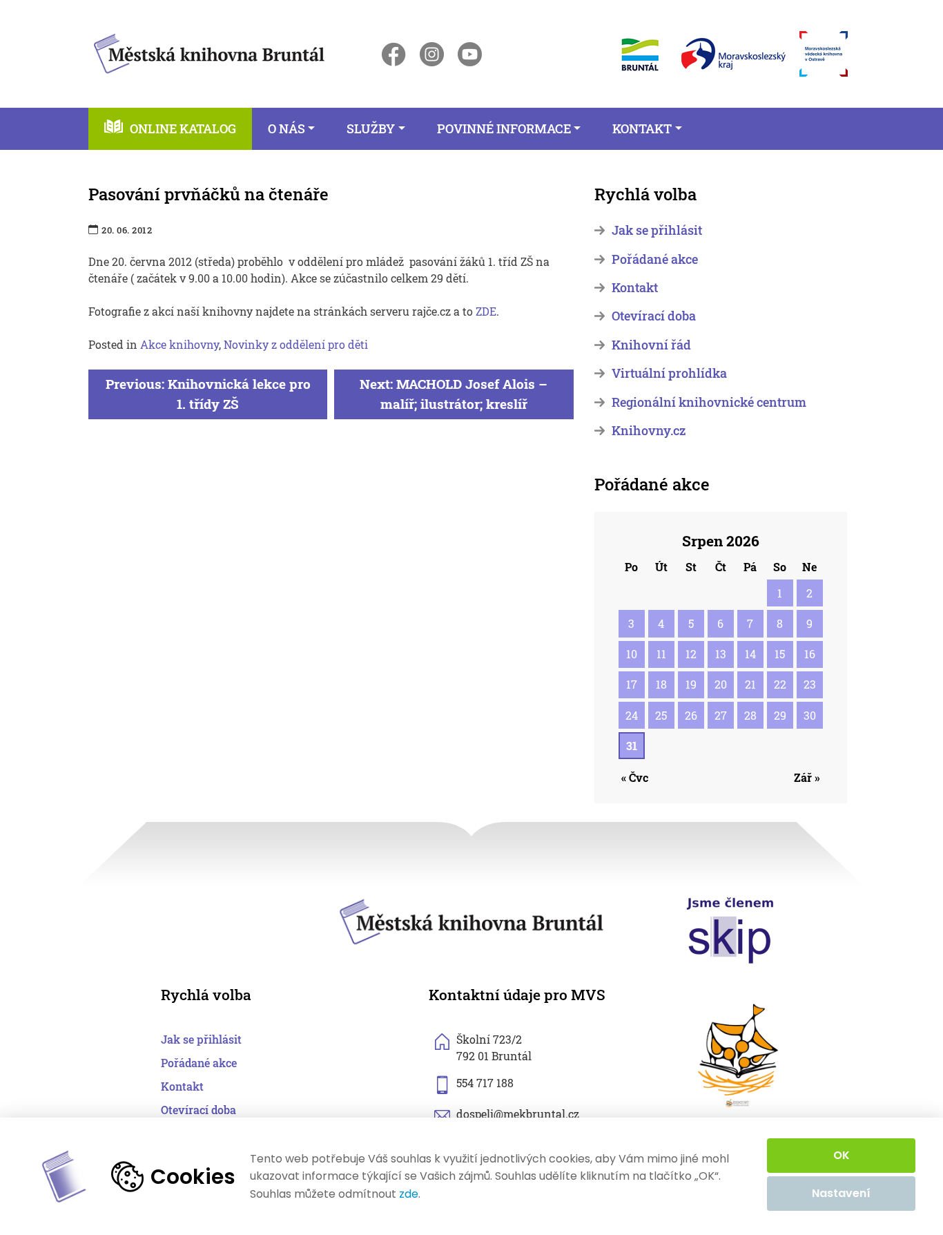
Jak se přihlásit (657, 230)
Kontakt (635, 288)
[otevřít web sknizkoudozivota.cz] (739, 1055)
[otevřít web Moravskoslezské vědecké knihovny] (823, 54)
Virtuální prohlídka (669, 373)
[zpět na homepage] (209, 51)
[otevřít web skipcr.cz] (730, 929)
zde (408, 1194)
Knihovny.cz (649, 431)
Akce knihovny (179, 344)
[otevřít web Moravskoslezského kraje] (733, 54)
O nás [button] (286, 129)
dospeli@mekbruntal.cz (517, 1114)
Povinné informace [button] (504, 129)
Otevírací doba (654, 316)
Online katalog (183, 129)
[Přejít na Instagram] (432, 54)
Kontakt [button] (642, 129)
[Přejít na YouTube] (470, 54)
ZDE (486, 311)
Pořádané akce (655, 259)
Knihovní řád (651, 345)
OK (841, 1155)
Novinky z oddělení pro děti (296, 344)
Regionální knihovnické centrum (709, 402)
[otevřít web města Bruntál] (639, 54)
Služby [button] (371, 129)
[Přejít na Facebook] (394, 54)
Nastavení (841, 1193)
